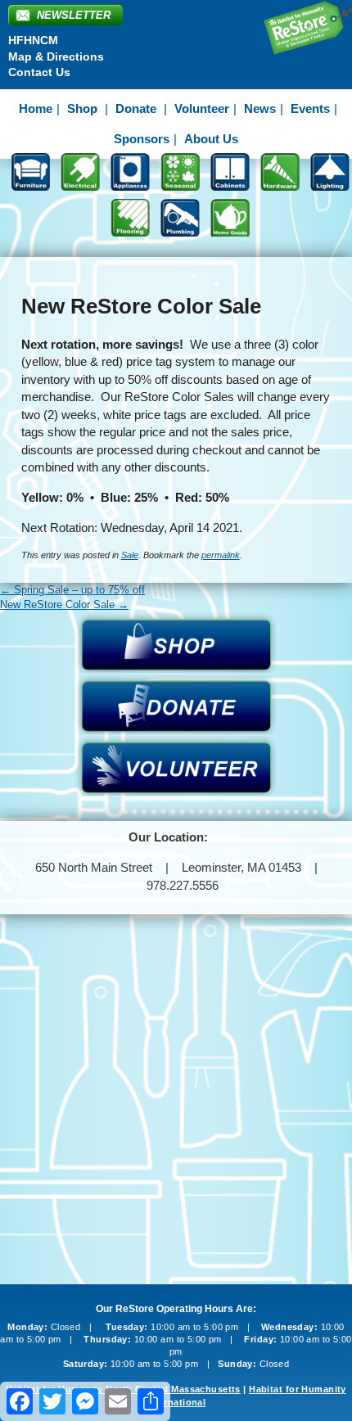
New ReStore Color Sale (64, 604)
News (260, 108)
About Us (211, 139)
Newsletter (74, 15)
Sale (129, 555)
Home (35, 108)
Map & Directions (56, 56)
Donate (135, 108)
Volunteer (201, 108)
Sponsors (141, 139)
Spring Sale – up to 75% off (72, 590)
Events (310, 108)
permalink (220, 555)
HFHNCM (33, 40)
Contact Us (39, 72)
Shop (82, 108)
